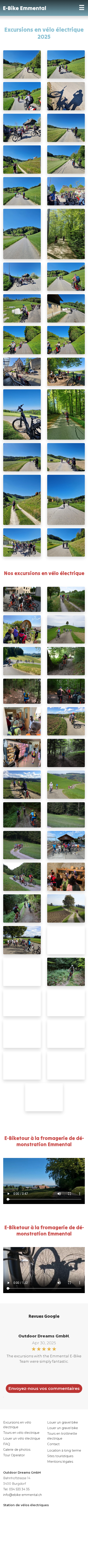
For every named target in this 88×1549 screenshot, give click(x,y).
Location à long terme (64, 1450)
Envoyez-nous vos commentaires (44, 1388)
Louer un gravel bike (62, 1422)
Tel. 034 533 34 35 (16, 1489)
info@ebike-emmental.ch (22, 1495)
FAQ (6, 1444)
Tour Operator (14, 1455)
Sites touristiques (60, 1456)
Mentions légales (60, 1462)
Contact (53, 1444)
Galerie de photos (16, 1450)
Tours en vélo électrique (21, 1433)
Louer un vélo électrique (21, 1438)
